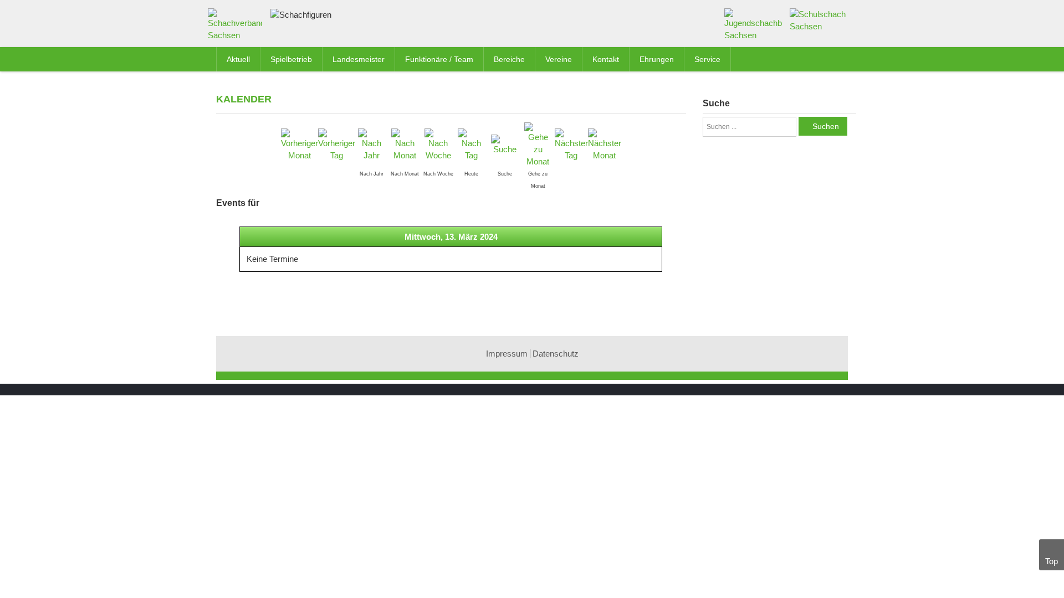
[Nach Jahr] (372, 144)
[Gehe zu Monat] (538, 144)
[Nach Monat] (405, 144)
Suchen (825, 126)
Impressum (507, 353)
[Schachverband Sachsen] (238, 27)
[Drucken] (681, 98)
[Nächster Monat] (604, 144)
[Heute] (471, 144)
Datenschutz (556, 353)
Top (1051, 561)
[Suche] (505, 144)
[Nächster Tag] (571, 144)
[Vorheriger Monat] (299, 144)
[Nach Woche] (438, 144)
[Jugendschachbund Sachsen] (753, 24)
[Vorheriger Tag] (336, 144)
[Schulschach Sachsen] (819, 19)
